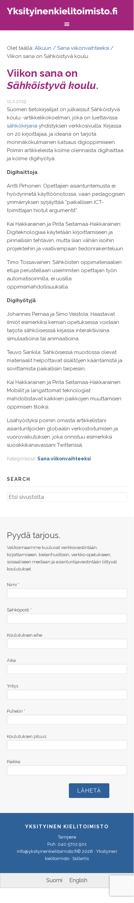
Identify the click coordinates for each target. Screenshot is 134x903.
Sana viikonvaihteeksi (64, 458)
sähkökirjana (22, 126)
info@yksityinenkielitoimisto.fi (47, 851)
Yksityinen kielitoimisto (67, 13)
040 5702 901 (72, 844)
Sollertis (80, 858)
